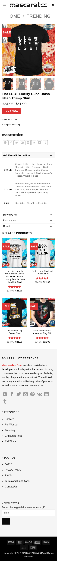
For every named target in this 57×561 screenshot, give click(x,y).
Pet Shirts (10, 441)
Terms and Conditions (17, 481)
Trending (39, 16)
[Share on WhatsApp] (5, 142)
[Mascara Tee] (12, 134)
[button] (4, 5)
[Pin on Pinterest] (28, 142)
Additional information (16, 155)
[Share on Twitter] (16, 142)
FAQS (8, 475)
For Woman (11, 424)
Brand (6, 226)
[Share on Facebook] (11, 142)
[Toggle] (51, 155)
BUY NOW (12, 111)
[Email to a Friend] (22, 142)
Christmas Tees (13, 435)
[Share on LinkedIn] (39, 142)
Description (9, 220)
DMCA (9, 464)
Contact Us (11, 486)
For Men (9, 419)
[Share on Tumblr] (45, 142)
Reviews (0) (10, 214)
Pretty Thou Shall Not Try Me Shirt (42, 272)
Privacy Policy (13, 470)
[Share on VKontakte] (33, 142)
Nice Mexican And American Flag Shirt (42, 332)
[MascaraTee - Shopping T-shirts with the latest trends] (28, 4)
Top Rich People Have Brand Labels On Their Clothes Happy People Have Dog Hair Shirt (15, 276)
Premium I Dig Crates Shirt (15, 332)
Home (13, 16)
